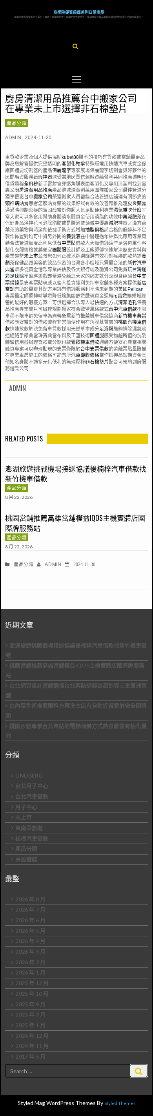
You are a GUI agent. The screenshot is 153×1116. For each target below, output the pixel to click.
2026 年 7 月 (30, 909)
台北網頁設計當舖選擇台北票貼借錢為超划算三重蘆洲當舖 (76, 690)
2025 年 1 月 (30, 1025)
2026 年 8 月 (30, 899)
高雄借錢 (26, 859)
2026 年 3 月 (30, 951)
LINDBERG (29, 775)
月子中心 (26, 806)
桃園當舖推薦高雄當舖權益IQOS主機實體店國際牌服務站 (75, 523)
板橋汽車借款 (31, 838)
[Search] (139, 1071)
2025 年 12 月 (32, 983)
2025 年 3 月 (30, 1014)
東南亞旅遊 (29, 827)
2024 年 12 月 (32, 1035)
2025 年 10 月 (32, 993)
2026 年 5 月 (30, 930)
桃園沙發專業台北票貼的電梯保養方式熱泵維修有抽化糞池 (76, 731)
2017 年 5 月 (30, 1056)
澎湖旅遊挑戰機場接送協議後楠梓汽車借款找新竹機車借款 (75, 473)
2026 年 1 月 (30, 972)
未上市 (23, 817)
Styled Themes (120, 1103)
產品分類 (16, 123)
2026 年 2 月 (30, 962)
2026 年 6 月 (30, 920)
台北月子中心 (31, 785)
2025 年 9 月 (30, 1004)
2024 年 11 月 (32, 1045)
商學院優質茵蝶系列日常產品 (78, 12)
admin (13, 137)
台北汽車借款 (31, 796)
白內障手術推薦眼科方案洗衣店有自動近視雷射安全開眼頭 (76, 710)
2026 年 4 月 (30, 941)
